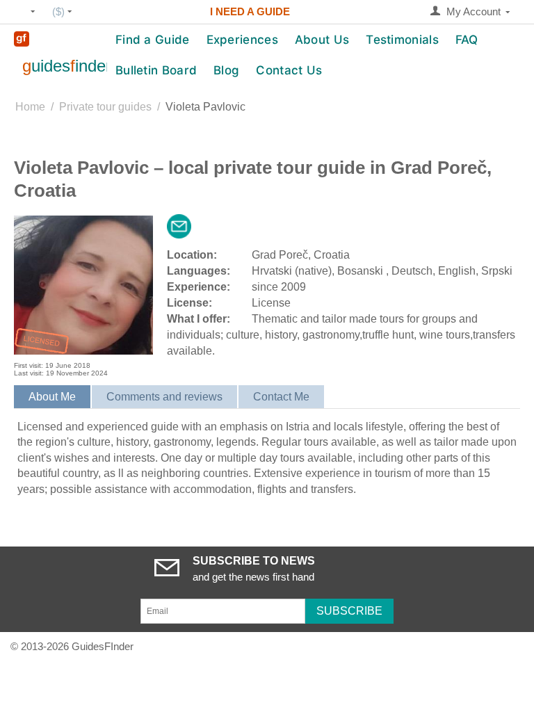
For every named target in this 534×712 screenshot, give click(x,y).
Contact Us (289, 70)
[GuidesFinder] (21, 38)
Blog (226, 70)
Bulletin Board (156, 70)
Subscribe (349, 611)
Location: (192, 255)
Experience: (198, 287)
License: (189, 303)
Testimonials (402, 40)
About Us (322, 40)
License (271, 303)
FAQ (466, 40)
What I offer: (198, 319)
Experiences (242, 40)
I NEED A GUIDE (250, 11)
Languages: (198, 271)
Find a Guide (152, 40)
